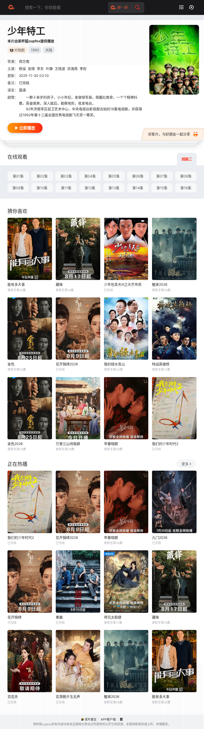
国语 (22, 90)
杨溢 (22, 68)
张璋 (31, 68)
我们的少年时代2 (165, 444)
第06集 (138, 176)
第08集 (186, 176)
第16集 (185, 188)
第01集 (18, 176)
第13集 (113, 188)
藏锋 (59, 284)
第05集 (114, 176)
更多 (185, 464)
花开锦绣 (14, 617)
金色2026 (15, 444)
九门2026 (159, 537)
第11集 (66, 188)
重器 (59, 617)
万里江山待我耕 (68, 444)
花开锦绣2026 (67, 364)
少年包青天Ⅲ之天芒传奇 (123, 284)
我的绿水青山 (114, 364)
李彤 (83, 68)
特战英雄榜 (160, 364)
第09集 (18, 188)
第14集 (137, 188)
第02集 (42, 176)
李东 (40, 68)
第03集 (66, 176)
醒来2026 (159, 284)
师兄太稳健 (112, 617)
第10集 (42, 188)
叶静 (49, 68)
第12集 (90, 188)
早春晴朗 (111, 444)
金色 (10, 364)
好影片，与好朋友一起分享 (169, 134)
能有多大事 (16, 284)
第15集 (161, 188)
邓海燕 (72, 68)
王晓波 (60, 68)
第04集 (90, 176)
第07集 (161, 176)
